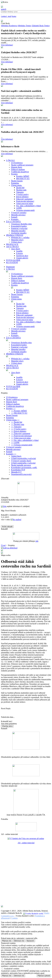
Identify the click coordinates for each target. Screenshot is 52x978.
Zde (5, 506)
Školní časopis (17, 181)
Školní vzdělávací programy (22, 165)
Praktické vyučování (19, 228)
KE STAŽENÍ (12, 389)
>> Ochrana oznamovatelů (21, 445)
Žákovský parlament (24, 199)
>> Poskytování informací (21, 436)
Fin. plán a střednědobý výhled (28, 206)
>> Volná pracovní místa (21, 438)
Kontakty (15, 219)
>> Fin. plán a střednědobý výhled (24, 440)
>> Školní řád (16, 422)
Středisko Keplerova (9, 26)
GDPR (19, 208)
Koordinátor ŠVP (18, 470)
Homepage (10, 267)
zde (36, 541)
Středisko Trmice (24, 26)
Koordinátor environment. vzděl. (24, 467)
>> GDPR (15, 443)
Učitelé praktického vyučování (23, 463)
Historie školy (16, 167)
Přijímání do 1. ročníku (20, 237)
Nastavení (30, 941)
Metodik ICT (16, 472)
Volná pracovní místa (24, 203)
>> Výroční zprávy (18, 429)
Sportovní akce (22, 256)
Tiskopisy (20, 192)
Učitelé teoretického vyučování (23, 458)
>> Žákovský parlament (20, 433)
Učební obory (16, 242)
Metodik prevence (18, 215)
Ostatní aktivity (22, 258)
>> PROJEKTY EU (19, 413)
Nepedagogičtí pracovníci (21, 474)
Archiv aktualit (7, 527)
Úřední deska (16, 185)
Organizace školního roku (21, 224)
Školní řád (20, 188)
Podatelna (15, 183)
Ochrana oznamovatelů (25, 210)
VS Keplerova (17, 163)
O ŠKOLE (10, 269)
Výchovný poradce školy (21, 461)
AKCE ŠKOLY (12, 368)
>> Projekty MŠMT (19, 411)
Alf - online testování (26, 843)
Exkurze (19, 253)
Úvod (3, 545)
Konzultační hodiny (19, 226)
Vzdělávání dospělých (20, 172)
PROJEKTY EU (23, 178)
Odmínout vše (19, 941)
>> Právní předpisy (18, 431)
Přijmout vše (6, 941)
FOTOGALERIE (13, 386)
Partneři (14, 217)
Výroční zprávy (22, 194)
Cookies (14, 918)
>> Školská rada (17, 424)
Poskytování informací (25, 201)
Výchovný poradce (18, 212)
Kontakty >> (11, 454)
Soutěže (19, 251)
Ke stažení (17, 519)
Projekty (14, 174)
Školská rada (21, 190)
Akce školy (15, 249)
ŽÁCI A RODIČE (13, 338)
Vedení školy (16, 456)
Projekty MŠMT (22, 176)
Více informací (7, 45)
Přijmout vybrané (44, 976)
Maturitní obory (17, 240)
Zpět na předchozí (10, 548)
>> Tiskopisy (16, 427)
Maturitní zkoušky (18, 231)
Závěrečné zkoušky (19, 233)
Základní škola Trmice (41, 26)
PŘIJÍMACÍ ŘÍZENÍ (14, 354)
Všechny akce (7, 726)
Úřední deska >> (12, 420)
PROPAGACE (12, 365)
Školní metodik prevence (21, 465)
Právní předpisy (22, 197)
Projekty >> (11, 409)
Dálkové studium (18, 169)
